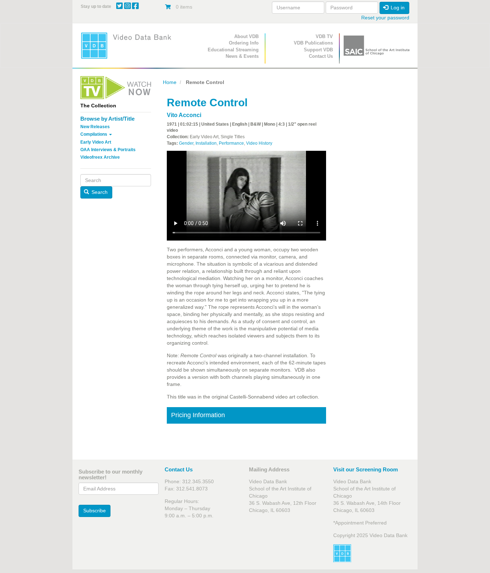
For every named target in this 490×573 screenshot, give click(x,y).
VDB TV (324, 36)
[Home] (128, 45)
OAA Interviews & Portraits (108, 149)
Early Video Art (95, 142)
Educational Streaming (233, 49)
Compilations (94, 134)
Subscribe (94, 510)
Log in (397, 7)
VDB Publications (313, 43)
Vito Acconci (184, 115)
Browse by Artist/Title (107, 119)
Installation (206, 143)
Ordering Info (244, 43)
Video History (259, 143)
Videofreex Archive (100, 157)
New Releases (95, 126)
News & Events (242, 56)
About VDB (246, 36)
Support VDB (318, 49)
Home (169, 82)
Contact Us (321, 56)
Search (99, 192)
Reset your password (385, 17)
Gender (186, 143)
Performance (231, 143)
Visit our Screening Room (365, 469)
